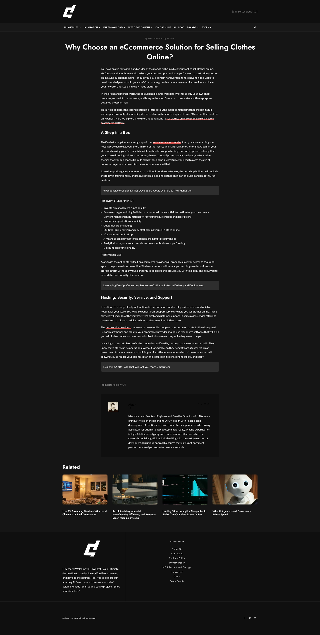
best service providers (118, 327)
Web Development (139, 27)
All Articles (71, 27)
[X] (249, 618)
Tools (205, 27)
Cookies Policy (177, 558)
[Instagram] (255, 618)
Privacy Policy (177, 562)
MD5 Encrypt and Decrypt (177, 567)
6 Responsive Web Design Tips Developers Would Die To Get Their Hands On (147, 190)
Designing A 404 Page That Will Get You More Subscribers (136, 366)
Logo (181, 27)
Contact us (177, 553)
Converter (177, 572)
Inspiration (91, 27)
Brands (191, 27)
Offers (177, 576)
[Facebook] (245, 618)
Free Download (113, 27)
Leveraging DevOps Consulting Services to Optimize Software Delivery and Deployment (153, 285)
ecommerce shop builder (167, 142)
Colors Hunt (163, 27)
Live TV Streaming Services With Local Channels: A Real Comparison (84, 513)
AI (175, 27)
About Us (177, 549)
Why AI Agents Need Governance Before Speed (231, 513)
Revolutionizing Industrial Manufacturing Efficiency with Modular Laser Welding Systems (134, 515)
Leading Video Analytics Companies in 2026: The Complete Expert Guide (184, 513)
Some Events (177, 581)
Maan (132, 404)
